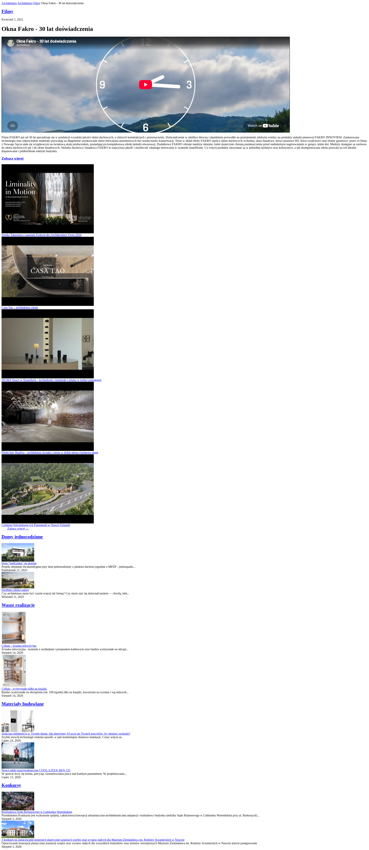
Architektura (9, 3)
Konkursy (11, 785)
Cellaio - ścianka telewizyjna (19, 645)
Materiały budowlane (23, 703)
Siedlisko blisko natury (15, 590)
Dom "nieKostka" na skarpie (19, 563)
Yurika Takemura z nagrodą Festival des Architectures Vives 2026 (41, 235)
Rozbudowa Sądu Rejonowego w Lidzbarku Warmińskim (37, 812)
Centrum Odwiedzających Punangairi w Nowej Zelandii (36, 525)
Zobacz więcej (12, 158)
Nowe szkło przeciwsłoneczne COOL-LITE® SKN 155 (36, 770)
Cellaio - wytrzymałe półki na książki (24, 688)
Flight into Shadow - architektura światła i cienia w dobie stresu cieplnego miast (50, 452)
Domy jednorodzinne (22, 536)
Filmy (36, 3)
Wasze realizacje (18, 604)
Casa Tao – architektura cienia (20, 307)
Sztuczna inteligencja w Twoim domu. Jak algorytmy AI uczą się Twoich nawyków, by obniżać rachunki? (66, 733)
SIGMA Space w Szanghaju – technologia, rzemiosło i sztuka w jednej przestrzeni (51, 380)
